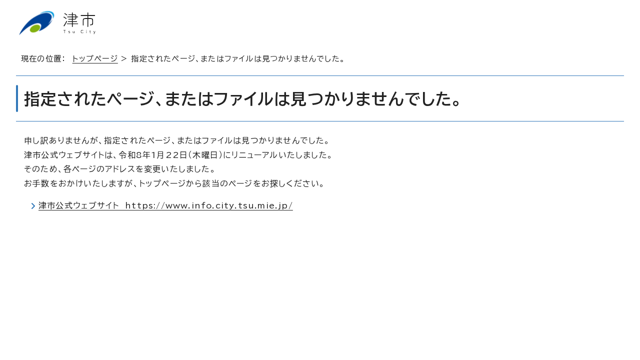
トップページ (95, 58)
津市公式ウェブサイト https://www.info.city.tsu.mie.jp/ (165, 206)
